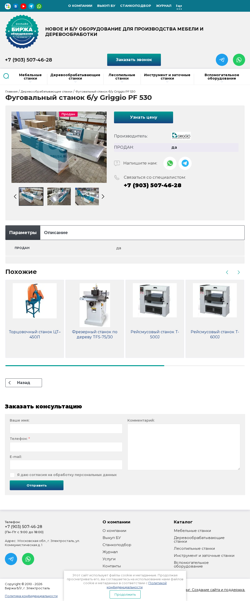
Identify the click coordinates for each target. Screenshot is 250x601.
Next (103, 196)
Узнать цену (143, 117)
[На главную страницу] (22, 32)
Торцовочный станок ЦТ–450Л (35, 334)
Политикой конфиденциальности (137, 585)
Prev (15, 196)
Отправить (37, 485)
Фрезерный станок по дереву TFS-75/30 (94, 334)
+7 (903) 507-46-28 (28, 60)
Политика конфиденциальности (31, 596)
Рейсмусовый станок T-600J (215, 334)
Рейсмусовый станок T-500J (155, 334)
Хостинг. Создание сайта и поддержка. (210, 590)
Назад (23, 382)
